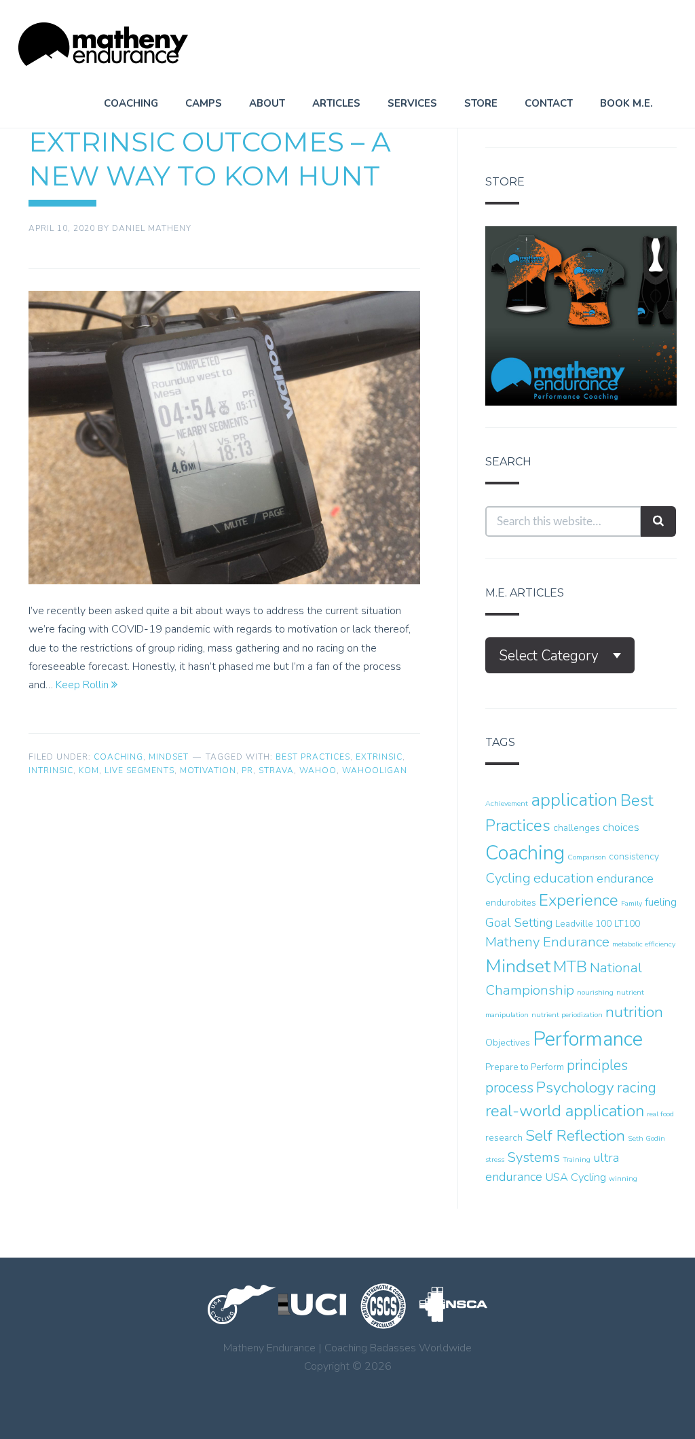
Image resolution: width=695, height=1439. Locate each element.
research (504, 1137)
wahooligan (374, 770)
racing (636, 1088)
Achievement (506, 803)
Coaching (118, 756)
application (574, 799)
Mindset (169, 756)
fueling (661, 902)
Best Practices (313, 756)
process (509, 1088)
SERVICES (412, 103)
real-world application (564, 1111)
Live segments (139, 770)
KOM (89, 770)
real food (660, 1114)
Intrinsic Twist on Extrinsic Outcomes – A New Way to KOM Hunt (210, 141)
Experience (578, 900)
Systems (533, 1157)
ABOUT (267, 103)
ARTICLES (336, 103)
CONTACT (549, 103)
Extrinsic (379, 756)
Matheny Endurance (547, 942)
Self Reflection (575, 1135)
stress (494, 1159)
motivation (208, 770)
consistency (634, 856)
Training (576, 1159)
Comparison (586, 857)
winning (623, 1178)
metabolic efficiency (643, 944)
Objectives (507, 1042)
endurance (625, 878)
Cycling (508, 878)
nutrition (634, 1012)
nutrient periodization (567, 1015)
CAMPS (203, 103)
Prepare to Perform (524, 1067)
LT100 (627, 923)
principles (597, 1065)
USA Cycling (575, 1177)
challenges (576, 827)
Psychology (575, 1087)
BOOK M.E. (626, 103)
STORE (480, 103)
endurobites (510, 902)
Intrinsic (51, 770)
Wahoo (318, 770)
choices (621, 827)
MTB (570, 967)
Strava (276, 770)
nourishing (595, 992)
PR (247, 770)
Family (631, 903)
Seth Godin (646, 1138)
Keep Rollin (83, 684)
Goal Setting (518, 922)
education (563, 878)
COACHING (131, 103)
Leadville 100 (583, 923)
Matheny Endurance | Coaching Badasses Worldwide (103, 45)
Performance (588, 1038)
